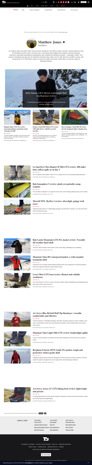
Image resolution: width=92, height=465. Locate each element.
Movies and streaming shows (41, 427)
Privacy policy (33, 446)
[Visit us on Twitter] (56, 2)
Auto (57, 6)
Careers (61, 446)
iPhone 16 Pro (38, 422)
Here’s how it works (63, 32)
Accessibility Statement (28, 444)
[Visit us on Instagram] (63, 2)
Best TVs (52, 424)
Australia (41, 413)
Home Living (44, 6)
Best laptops (53, 422)
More (62, 6)
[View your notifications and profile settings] (78, 2)
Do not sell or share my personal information (46, 449)
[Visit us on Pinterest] (59, 2)
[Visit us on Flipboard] (66, 2)
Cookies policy (42, 446)
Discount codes (70, 430)
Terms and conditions (64, 444)
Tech (32, 6)
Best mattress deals (71, 424)
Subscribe (83, 2)
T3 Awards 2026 (48, 9)
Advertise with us (53, 446)
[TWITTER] (63, 42)
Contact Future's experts (43, 444)
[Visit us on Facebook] (54, 2)
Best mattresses (54, 430)
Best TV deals (69, 427)
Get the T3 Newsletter (34, 9)
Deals (23, 9)
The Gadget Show (61, 9)
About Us (54, 444)
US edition (28, 463)
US (45, 413)
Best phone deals (70, 422)
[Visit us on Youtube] (61, 2)
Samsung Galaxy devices (40, 424)
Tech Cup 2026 (74, 9)
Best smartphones (54, 427)
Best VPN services (39, 430)
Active (37, 6)
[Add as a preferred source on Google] (46, 454)
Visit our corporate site (62, 460)
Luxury (52, 6)
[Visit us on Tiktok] (68, 2)
